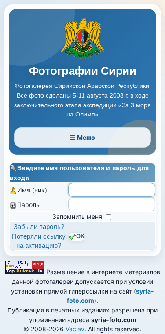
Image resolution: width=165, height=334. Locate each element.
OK (80, 236)
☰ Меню (82, 137)
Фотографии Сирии (82, 71)
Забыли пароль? (39, 226)
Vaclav (75, 329)
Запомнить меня (78, 216)
